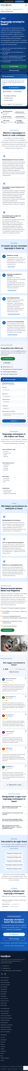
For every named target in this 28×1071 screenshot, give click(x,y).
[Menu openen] (26, 5)
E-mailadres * (5, 405)
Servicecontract (4, 998)
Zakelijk (2, 1048)
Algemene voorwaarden (12, 1069)
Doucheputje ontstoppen (6, 1018)
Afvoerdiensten (8, 9)
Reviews (2, 1044)
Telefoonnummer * (6, 399)
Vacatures (3, 1046)
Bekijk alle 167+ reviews (15, 784)
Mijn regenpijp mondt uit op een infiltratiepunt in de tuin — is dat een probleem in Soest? (12, 827)
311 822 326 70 (20, 1)
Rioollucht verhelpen (5, 1031)
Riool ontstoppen (4, 980)
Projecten (3, 1042)
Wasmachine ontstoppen (6, 1029)
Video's (2, 1053)
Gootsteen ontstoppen (6, 1015)
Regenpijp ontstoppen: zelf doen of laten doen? (14, 900)
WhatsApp (7, 362)
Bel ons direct (8, 630)
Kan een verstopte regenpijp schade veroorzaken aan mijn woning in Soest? (12, 820)
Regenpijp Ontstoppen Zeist (14, 857)
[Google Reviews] (5, 974)
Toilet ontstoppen (5, 1013)
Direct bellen (14, 66)
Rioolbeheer (3, 993)
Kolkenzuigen (4, 1005)
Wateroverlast (5, 904)
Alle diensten (3, 1039)
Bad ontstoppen (4, 1022)
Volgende (13, 421)
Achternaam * (5, 393)
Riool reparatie (4, 987)
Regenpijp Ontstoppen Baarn (14, 861)
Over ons (3, 1037)
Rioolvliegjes (3, 996)
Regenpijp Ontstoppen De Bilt (14, 853)
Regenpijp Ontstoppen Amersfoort (14, 864)
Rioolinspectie (4, 989)
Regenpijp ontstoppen (17, 9)
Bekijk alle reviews (14, 671)
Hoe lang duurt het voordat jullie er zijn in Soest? (12, 813)
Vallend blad (5, 906)
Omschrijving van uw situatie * (9, 411)
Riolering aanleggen (5, 982)
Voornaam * (4, 387)
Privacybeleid (3, 1069)
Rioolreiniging (4, 991)
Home (2, 9)
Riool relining (3, 1003)
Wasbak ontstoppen (5, 1020)
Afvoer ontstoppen (5, 1011)
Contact (2, 1060)
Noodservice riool (5, 1000)
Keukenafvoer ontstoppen (7, 1024)
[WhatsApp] (2, 974)
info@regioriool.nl (6, 968)
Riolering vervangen (5, 984)
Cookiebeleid (21, 1069)
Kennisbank (3, 1051)
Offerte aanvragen (14, 70)
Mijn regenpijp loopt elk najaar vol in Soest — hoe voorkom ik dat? (11, 807)
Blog (2, 1055)
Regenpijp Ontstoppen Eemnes (14, 868)
